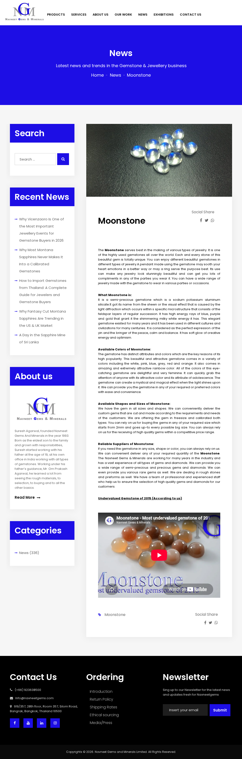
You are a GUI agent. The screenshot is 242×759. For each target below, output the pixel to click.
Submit (220, 710)
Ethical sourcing (104, 715)
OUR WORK (123, 14)
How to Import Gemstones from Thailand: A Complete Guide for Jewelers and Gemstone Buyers (43, 291)
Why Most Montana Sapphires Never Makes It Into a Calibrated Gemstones (41, 260)
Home (97, 75)
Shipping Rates (103, 707)
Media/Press (101, 722)
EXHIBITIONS (164, 14)
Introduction (101, 691)
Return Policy (101, 699)
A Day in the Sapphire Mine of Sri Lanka (42, 338)
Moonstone (114, 614)
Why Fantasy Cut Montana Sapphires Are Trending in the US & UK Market (42, 318)
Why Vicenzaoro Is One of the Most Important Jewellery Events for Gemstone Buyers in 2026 (41, 230)
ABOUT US (100, 14)
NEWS (142, 14)
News (115, 75)
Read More (25, 497)
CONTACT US (190, 14)
